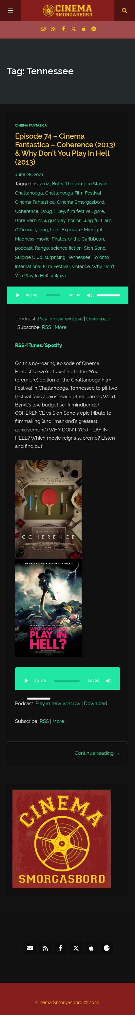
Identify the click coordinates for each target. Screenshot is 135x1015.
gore (99, 211)
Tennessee (79, 257)
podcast (24, 248)
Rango (42, 248)
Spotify (53, 345)
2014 (45, 183)
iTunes (34, 345)
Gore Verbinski (30, 220)
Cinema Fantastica (35, 202)
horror (74, 220)
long (43, 229)
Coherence (26, 211)
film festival (79, 211)
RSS (46, 327)
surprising (55, 257)
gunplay (57, 220)
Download (97, 319)
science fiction (66, 248)
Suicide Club (28, 257)
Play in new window (60, 319)
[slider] (108, 295)
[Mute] (89, 295)
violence (81, 266)
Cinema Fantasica (31, 125)
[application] (67, 299)
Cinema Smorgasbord (80, 202)
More (61, 327)
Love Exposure (66, 229)
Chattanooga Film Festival (73, 193)
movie (43, 239)
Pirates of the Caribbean (78, 239)
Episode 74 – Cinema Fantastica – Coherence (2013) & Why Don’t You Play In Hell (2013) (65, 149)
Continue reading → (97, 753)
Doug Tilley (53, 211)
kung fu (91, 220)
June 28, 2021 (29, 174)
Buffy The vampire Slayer (79, 183)
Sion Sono (94, 248)
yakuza (58, 275)
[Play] (18, 295)
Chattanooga (29, 193)
